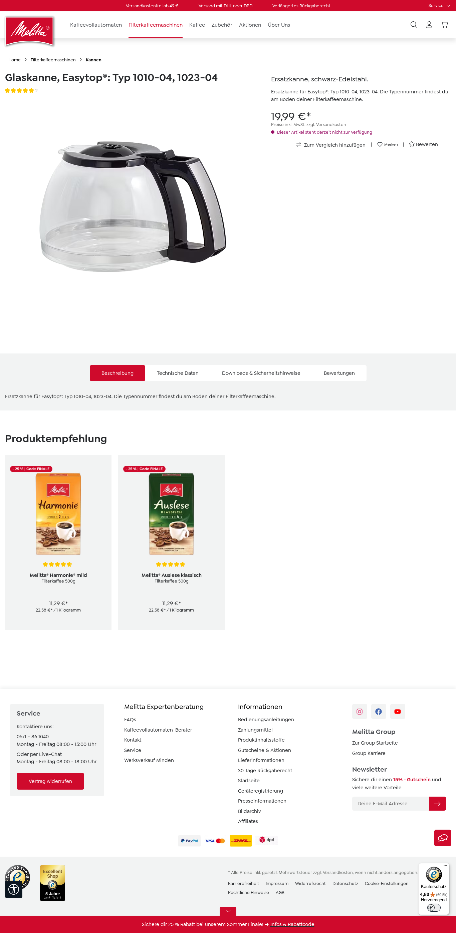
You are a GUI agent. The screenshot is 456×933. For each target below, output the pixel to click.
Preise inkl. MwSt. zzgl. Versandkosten (308, 124)
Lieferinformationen (261, 760)
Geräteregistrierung (260, 791)
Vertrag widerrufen (50, 781)
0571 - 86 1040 (33, 736)
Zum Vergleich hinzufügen (334, 145)
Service (437, 5)
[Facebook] (379, 711)
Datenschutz (345, 883)
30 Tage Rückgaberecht (265, 770)
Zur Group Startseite (375, 743)
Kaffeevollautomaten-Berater (158, 730)
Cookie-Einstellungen (387, 883)
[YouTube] (398, 711)
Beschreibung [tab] (117, 373)
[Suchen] (414, 25)
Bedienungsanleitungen (266, 719)
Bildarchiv (249, 811)
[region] (133, 213)
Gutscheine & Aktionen (264, 750)
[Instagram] (360, 711)
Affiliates (248, 821)
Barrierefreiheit (243, 883)
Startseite (249, 780)
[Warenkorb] (444, 25)
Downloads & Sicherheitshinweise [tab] (261, 373)
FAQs (130, 719)
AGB (280, 892)
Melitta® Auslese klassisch (172, 575)
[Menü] (445, 867)
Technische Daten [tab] (178, 373)
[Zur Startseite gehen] (30, 31)
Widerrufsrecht (310, 883)
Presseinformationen (262, 801)
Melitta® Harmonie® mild (58, 575)
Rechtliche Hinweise (248, 892)
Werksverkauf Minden (149, 760)
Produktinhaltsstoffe (261, 740)
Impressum (277, 883)
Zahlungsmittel (255, 730)
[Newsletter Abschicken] (437, 804)
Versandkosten (338, 872)
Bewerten (427, 144)
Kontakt (132, 740)
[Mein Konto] (429, 25)
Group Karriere (369, 753)
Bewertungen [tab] (339, 373)
